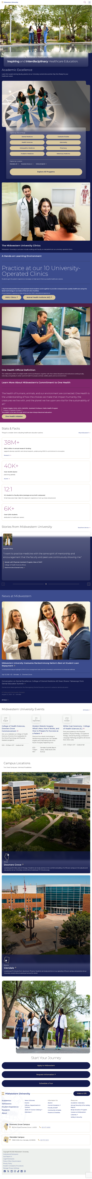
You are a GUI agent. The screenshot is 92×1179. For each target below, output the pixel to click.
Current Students (53, 1105)
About (4, 1113)
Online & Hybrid (40, 164)
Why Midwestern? (84, 432)
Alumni (6, 478)
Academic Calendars (78, 1103)
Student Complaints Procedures (13, 1166)
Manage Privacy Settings (11, 1168)
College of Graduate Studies (12, 410)
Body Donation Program (79, 1110)
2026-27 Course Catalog (33, 1110)
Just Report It (7, 1156)
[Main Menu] (89, 2)
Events (27, 1103)
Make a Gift (82, 1093)
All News (4, 700)
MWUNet (28, 1112)
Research (7, 455)
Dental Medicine (27, 136)
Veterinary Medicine (63, 154)
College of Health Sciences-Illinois (15, 565)
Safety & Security (76, 1117)
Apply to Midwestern (46, 1066)
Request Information (45, 1075)
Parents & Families (54, 1112)
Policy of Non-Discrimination (12, 1161)
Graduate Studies (63, 136)
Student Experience (10, 1107)
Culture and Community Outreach (14, 692)
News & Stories (30, 1100)
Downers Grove (12, 864)
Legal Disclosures (8, 1159)
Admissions (6, 1104)
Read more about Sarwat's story (14, 567)
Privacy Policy (7, 1163)
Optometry (63, 142)
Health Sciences (27, 142)
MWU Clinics (10, 297)
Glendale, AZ (13, 164)
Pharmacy (63, 148)
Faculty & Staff (53, 1108)
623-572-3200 (44, 1140)
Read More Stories (83, 527)
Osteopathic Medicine (27, 148)
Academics (6, 1101)
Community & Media (54, 1110)
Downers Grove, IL (26, 164)
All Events (86, 710)
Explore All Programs (46, 172)
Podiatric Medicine (27, 154)
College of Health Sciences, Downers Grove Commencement (13, 728)
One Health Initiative (14, 416)
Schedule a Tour (46, 1083)
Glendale (9, 968)
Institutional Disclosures (10, 1154)
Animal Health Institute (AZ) (38, 297)
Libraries (74, 1114)
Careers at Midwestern (78, 1112)
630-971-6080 (46, 1127)
